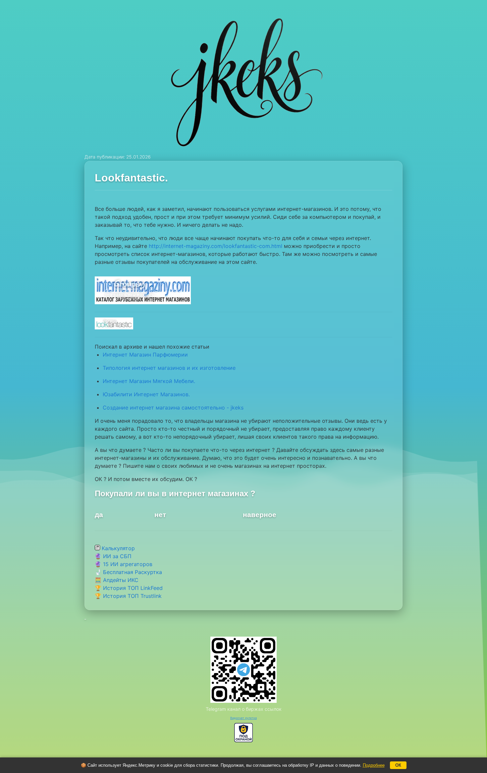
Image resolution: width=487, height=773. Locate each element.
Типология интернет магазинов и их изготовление (169, 367)
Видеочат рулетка (243, 718)
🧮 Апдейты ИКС (116, 580)
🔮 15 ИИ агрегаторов (123, 564)
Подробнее (374, 765)
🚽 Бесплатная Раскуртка (128, 572)
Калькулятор (117, 548)
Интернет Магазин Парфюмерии (145, 354)
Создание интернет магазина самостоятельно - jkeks (173, 407)
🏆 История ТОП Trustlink (128, 596)
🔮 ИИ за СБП (113, 556)
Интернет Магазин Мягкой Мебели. (149, 381)
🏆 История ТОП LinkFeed (129, 588)
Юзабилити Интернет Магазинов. (146, 394)
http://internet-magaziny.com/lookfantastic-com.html (215, 246)
